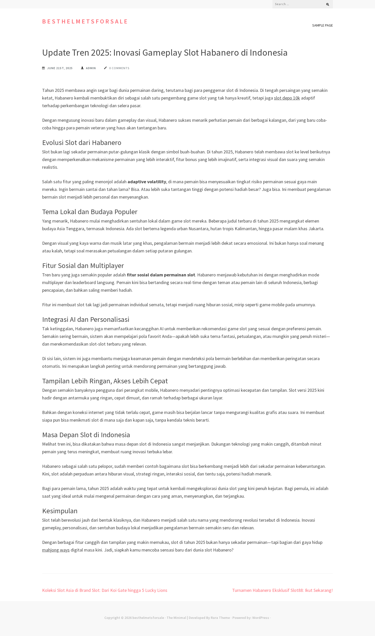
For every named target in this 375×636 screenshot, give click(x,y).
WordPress (260, 617)
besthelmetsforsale (85, 21)
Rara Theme (220, 617)
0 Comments (119, 68)
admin (91, 68)
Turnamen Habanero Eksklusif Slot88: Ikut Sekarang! (282, 590)
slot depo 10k (287, 98)
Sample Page (322, 25)
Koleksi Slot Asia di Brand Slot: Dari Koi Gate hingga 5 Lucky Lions (104, 590)
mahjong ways (56, 550)
